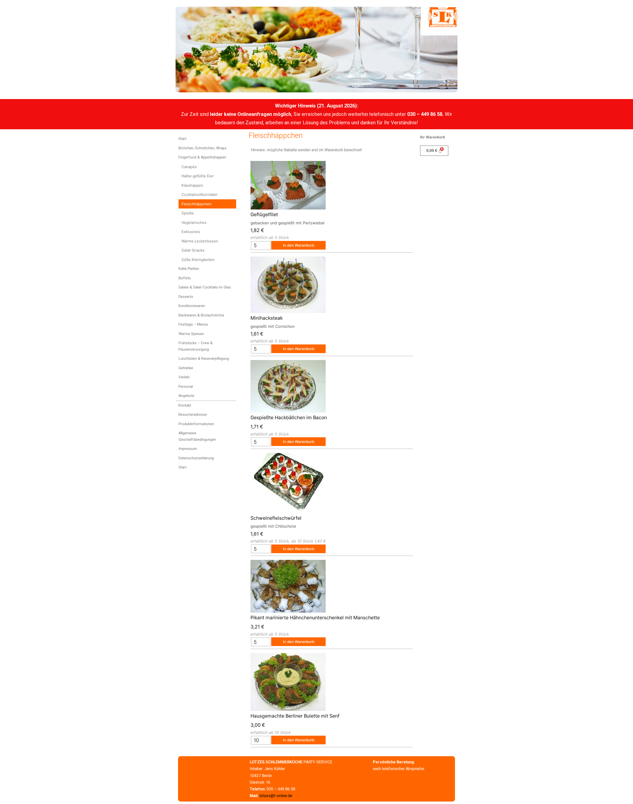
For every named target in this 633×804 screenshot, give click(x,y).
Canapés (189, 166)
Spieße (187, 213)
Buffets (185, 278)
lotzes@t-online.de (275, 795)
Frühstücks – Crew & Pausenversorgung (196, 346)
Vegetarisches (193, 222)
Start (182, 138)
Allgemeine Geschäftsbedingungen (197, 436)
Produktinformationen (196, 424)
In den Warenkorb (298, 245)
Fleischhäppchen (196, 204)
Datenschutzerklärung (196, 458)
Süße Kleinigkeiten (198, 259)
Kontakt (185, 405)
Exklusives (190, 231)
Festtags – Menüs (193, 324)
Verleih (184, 377)
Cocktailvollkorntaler (199, 194)
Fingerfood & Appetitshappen (202, 157)
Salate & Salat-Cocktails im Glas (205, 287)
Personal (186, 386)
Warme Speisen (191, 334)
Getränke (186, 368)
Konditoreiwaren (192, 306)
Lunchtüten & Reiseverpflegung (204, 358)
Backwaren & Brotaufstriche (201, 315)
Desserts (186, 296)
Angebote (186, 395)
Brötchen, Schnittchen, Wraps (202, 148)
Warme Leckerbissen (199, 241)
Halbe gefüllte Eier (197, 176)
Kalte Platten (189, 268)
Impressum (188, 448)
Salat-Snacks (192, 250)
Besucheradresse (193, 414)
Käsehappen (192, 185)
